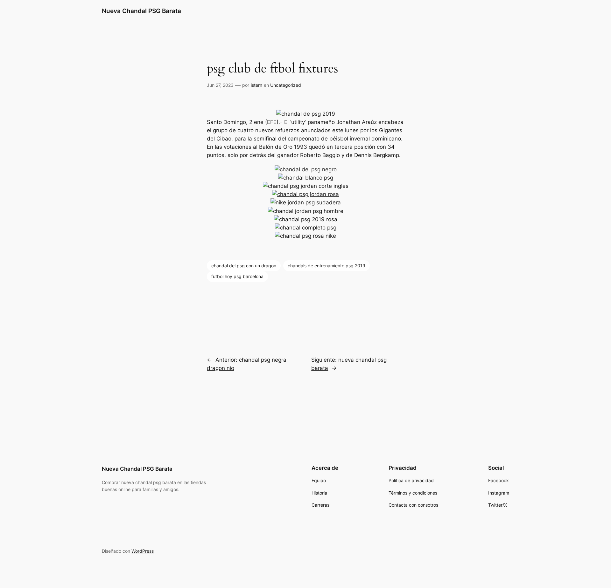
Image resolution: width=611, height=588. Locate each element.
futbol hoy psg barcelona (237, 276)
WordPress (142, 551)
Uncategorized (285, 85)
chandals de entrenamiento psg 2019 (326, 265)
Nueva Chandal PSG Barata (141, 11)
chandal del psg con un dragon (243, 265)
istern (256, 85)
